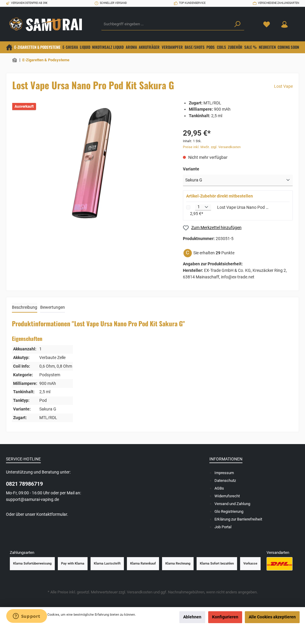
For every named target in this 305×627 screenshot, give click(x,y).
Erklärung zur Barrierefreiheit (238, 519)
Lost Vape (283, 86)
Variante (191, 169)
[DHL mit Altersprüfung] (279, 563)
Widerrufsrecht (227, 496)
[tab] (24, 308)
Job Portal (222, 527)
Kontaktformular (51, 514)
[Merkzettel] (266, 24)
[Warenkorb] (297, 21)
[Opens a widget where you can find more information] (26, 616)
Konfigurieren (225, 617)
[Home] (9, 47)
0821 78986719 (24, 484)
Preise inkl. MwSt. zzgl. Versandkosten (212, 147)
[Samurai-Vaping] (15, 60)
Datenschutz (225, 480)
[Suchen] (237, 24)
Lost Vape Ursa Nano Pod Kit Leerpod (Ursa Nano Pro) (243, 207)
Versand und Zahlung (232, 503)
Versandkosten (139, 592)
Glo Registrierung (228, 511)
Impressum (224, 473)
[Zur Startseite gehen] (47, 24)
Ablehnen (192, 617)
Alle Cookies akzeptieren (272, 617)
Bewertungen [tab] (52, 307)
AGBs (219, 488)
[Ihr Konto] (284, 24)
